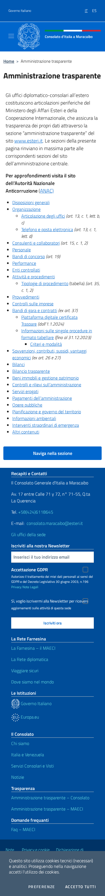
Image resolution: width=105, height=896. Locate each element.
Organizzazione (26, 209)
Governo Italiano (19, 10)
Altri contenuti (25, 431)
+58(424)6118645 (35, 512)
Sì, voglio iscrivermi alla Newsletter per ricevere (49, 601)
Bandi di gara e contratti (34, 310)
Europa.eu (29, 717)
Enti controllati (26, 270)
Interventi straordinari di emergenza (45, 425)
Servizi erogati (25, 391)
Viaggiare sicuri (24, 670)
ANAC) (47, 191)
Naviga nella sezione (52, 453)
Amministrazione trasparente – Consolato (50, 797)
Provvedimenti (25, 297)
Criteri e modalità (46, 344)
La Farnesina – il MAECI (33, 648)
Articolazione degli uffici (43, 216)
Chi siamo (20, 743)
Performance (24, 263)
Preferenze (41, 887)
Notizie (17, 777)
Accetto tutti (80, 887)
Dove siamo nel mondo (32, 681)
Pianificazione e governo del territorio (46, 411)
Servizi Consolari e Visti (32, 765)
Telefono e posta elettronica (47, 229)
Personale (21, 249)
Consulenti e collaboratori (36, 243)
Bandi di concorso (28, 256)
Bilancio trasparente (31, 371)
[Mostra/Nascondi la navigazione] (11, 36)
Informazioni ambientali (34, 418)
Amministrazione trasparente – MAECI (47, 808)
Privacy (16, 587)
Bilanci (18, 364)
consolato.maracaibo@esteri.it (54, 523)
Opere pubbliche (27, 404)
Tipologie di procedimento (44, 283)
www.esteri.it (28, 141)
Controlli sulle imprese (32, 303)
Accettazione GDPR (29, 569)
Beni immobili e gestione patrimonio (45, 377)
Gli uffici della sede (28, 534)
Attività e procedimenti (33, 276)
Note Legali (30, 587)
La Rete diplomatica (29, 659)
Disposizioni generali (31, 202)
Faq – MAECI (23, 829)
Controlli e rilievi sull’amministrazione (46, 384)
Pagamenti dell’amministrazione (42, 398)
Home (8, 61)
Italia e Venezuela (27, 754)
